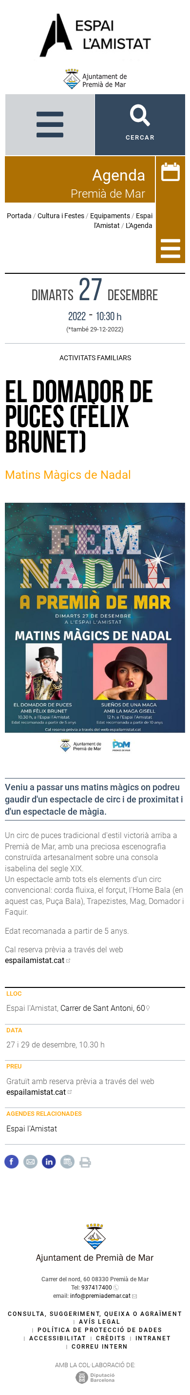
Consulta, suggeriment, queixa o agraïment (95, 1314)
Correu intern (100, 1346)
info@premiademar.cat (100, 1295)
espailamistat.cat (34, 960)
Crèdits (111, 1338)
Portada (19, 216)
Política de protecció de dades (100, 1330)
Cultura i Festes (61, 216)
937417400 (96, 1287)
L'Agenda (139, 225)
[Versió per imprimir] (85, 1161)
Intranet (153, 1338)
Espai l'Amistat (31, 1128)
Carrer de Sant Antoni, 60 (102, 1008)
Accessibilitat (57, 1338)
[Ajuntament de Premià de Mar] (95, 79)
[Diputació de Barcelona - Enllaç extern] (95, 1377)
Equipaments (110, 216)
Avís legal (100, 1321)
